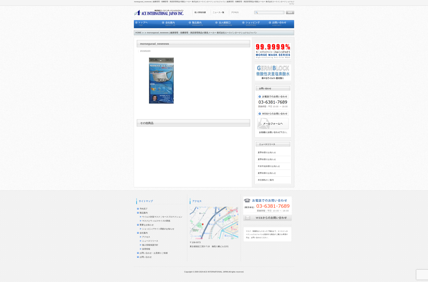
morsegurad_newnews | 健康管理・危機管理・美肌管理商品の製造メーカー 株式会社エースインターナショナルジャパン (202, 33)
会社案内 (144, 233)
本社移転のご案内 (266, 180)
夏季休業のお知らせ (267, 152)
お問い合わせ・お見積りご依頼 (154, 253)
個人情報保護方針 (150, 245)
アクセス (146, 237)
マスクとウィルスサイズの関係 (156, 221)
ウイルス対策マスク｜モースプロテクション (162, 217)
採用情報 (146, 249)
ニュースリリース (150, 241)
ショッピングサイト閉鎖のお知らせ (158, 229)
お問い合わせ (146, 257)
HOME (138, 33)
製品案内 (144, 213)
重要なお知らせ (147, 225)
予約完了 (144, 209)
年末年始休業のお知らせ (269, 166)
